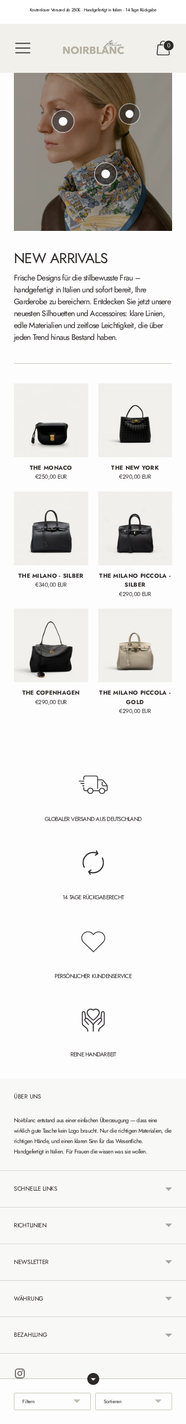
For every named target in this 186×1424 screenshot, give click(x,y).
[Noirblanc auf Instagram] (20, 1375)
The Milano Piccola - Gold (135, 697)
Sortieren (113, 1401)
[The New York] (135, 420)
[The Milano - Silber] (51, 529)
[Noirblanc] (93, 48)
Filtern (28, 1401)
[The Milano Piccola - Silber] (135, 529)
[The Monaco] (51, 420)
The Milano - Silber (51, 575)
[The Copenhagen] (51, 645)
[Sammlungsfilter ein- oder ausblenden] (93, 1379)
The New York (135, 467)
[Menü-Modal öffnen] (23, 48)
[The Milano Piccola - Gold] (135, 645)
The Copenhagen (51, 692)
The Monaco (51, 467)
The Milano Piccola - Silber (135, 580)
